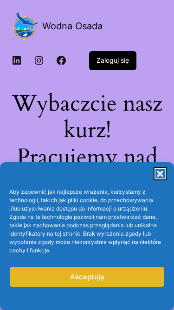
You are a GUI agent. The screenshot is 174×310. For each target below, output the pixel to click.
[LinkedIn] (16, 60)
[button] (160, 173)
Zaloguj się (113, 60)
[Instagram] (39, 60)
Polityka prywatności (55, 298)
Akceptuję (87, 276)
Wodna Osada (72, 26)
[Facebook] (61, 60)
